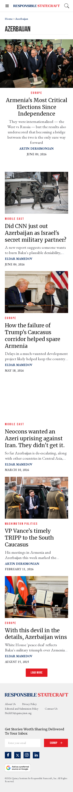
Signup (54, 743)
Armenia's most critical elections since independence (36, 107)
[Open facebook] (8, 755)
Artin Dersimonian (36, 148)
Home (9, 19)
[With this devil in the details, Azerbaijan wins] (36, 596)
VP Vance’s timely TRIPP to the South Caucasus (29, 538)
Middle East (14, 219)
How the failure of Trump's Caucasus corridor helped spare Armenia (32, 335)
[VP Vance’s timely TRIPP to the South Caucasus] (36, 497)
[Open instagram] (27, 755)
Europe (36, 93)
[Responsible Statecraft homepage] (36, 694)
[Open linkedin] (36, 755)
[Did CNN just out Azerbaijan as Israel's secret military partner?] (36, 192)
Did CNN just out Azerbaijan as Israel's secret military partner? (35, 233)
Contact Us (51, 708)
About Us (10, 704)
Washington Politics (21, 524)
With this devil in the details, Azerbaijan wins (36, 634)
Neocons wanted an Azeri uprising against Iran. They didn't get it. (35, 438)
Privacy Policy (29, 704)
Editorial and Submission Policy (21, 708)
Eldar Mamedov (18, 259)
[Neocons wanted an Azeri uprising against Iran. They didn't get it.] (36, 398)
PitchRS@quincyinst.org (18, 713)
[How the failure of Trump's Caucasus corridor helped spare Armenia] (36, 292)
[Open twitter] (17, 755)
